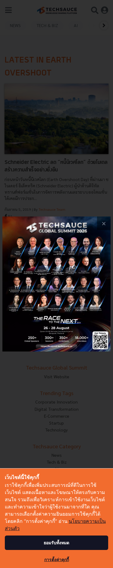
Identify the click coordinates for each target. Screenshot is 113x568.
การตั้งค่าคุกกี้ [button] (56, 559)
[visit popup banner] (56, 284)
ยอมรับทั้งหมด (56, 542)
